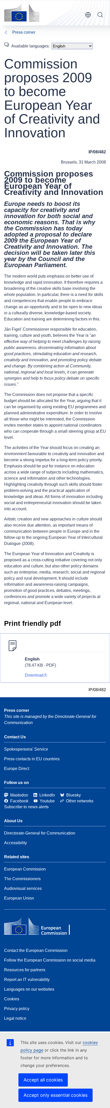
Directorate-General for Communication (39, 833)
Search (100, 14)
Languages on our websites (29, 989)
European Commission (25, 869)
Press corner (23, 32)
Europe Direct (16, 768)
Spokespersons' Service (26, 749)
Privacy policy (16, 1008)
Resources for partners (24, 970)
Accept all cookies (43, 1079)
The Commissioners (22, 879)
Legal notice (15, 1018)
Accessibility (15, 843)
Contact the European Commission (36, 950)
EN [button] (88, 14)
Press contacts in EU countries (32, 759)
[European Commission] (21, 12)
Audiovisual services (23, 888)
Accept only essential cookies (55, 1095)
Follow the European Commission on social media (49, 960)
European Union (19, 898)
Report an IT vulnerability (27, 979)
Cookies (11, 999)
